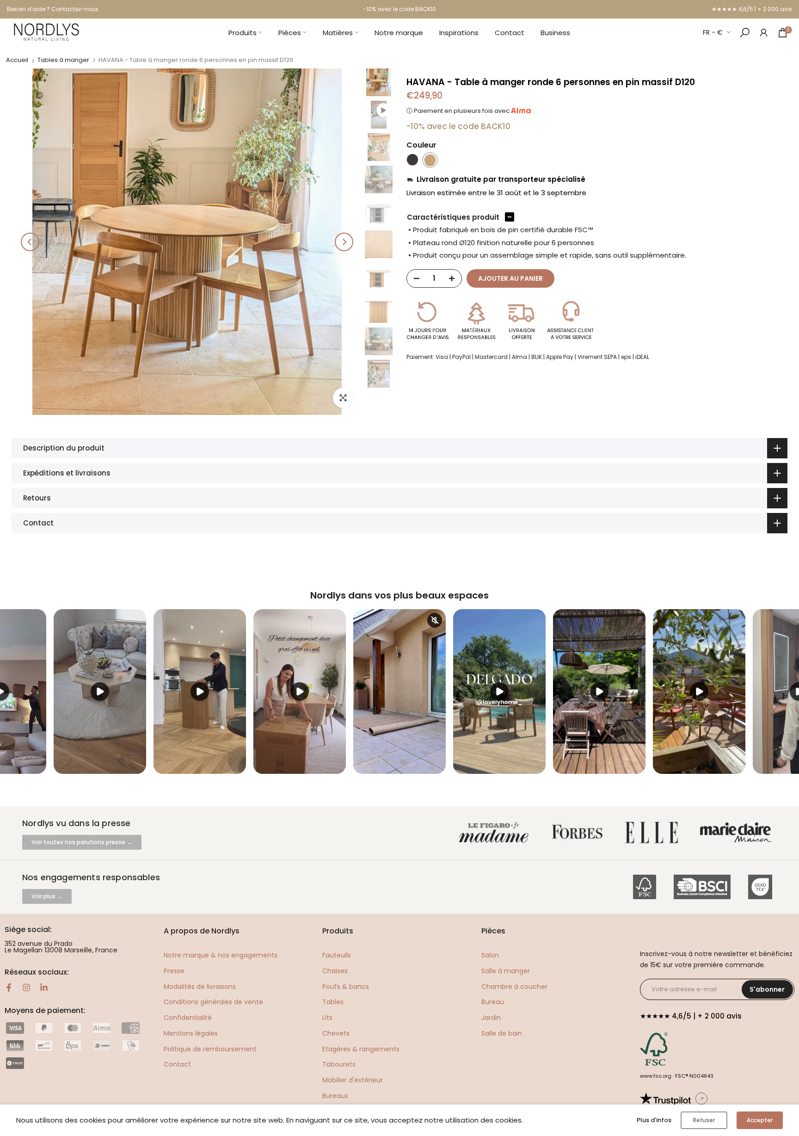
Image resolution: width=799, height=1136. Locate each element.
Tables (333, 1001)
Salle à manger (505, 970)
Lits (327, 1017)
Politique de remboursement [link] (210, 1049)
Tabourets (339, 1064)
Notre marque (399, 32)
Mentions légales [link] (191, 1033)
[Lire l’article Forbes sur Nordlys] (579, 832)
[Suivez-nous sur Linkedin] (44, 987)
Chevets (336, 1033)
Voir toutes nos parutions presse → (81, 842)
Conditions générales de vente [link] (213, 1001)
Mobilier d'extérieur (352, 1080)
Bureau (492, 1001)
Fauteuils (336, 955)
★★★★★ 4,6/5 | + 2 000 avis (752, 9)
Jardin (491, 1017)
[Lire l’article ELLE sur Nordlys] (654, 832)
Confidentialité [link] (188, 1017)
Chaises (335, 970)
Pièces (289, 32)
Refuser (704, 1120)
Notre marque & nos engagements (220, 955)
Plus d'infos (654, 1120)
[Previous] (30, 242)
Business (555, 32)
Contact (509, 32)
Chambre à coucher (514, 986)
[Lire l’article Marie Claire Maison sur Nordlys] (738, 832)
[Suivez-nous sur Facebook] (9, 987)
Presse (174, 970)
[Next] (344, 242)
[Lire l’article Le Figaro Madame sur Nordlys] (496, 832)
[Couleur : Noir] (412, 160)
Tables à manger (63, 60)
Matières (338, 32)
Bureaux (335, 1095)
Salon (490, 955)
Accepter (760, 1120)
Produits (242, 32)
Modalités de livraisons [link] (200, 986)
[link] (763, 32)
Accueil (17, 60)
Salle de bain (501, 1033)
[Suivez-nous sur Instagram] (26, 987)
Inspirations (459, 32)
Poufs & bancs (345, 986)
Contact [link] (177, 1064)
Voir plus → (46, 896)
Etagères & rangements (361, 1049)
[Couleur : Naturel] (430, 160)
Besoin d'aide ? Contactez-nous (52, 9)
